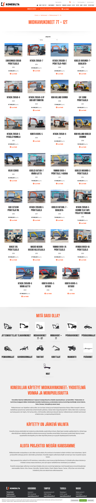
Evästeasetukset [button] (74, 500)
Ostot (73, 5)
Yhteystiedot (91, 5)
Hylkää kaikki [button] (90, 500)
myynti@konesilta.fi (33, 496)
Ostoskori (91, 2)
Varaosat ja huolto (66, 5)
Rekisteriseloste (11, 496)
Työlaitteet (58, 5)
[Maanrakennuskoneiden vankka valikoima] (10, 4)
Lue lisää (66, 9)
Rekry (81, 5)
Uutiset (85, 5)
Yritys (77, 5)
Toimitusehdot (81, 2)
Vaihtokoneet (51, 5)
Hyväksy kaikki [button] (83, 500)
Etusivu (36, 15)
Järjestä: (48, 36)
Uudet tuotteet (42, 5)
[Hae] (70, 2)
